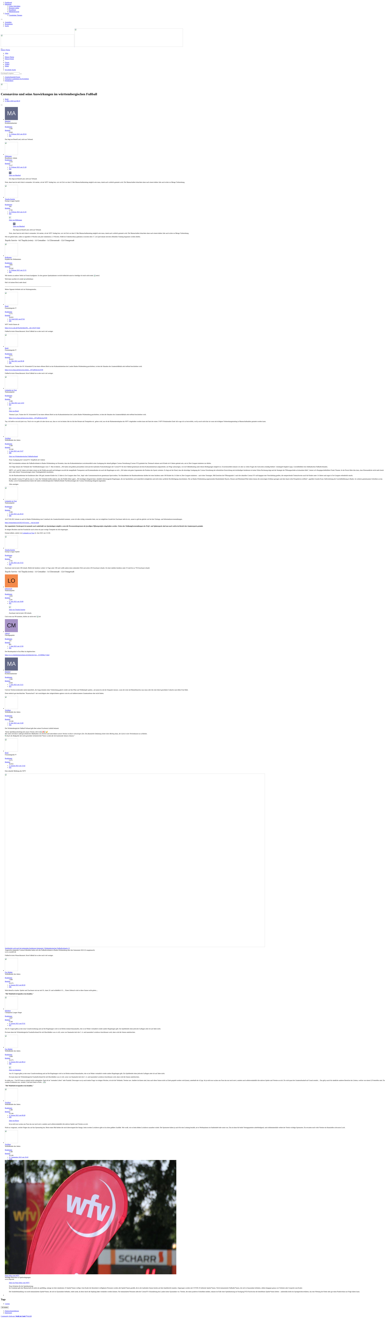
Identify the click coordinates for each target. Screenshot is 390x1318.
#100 (10, 1159)
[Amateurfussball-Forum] (92, 46)
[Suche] (1, 48)
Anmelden (8, 22)
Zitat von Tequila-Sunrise (17, 609)
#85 (10, 321)
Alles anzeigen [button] (13, 484)
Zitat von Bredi (14, 411)
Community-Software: (16, 1316)
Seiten (7, 66)
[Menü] (1, 19)
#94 (10, 725)
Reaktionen (8, 127)
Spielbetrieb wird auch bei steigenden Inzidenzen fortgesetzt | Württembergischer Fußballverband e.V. (37, 948)
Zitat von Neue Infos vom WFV (19, 1283)
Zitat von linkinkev (15, 1070)
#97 (10, 1025)
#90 (10, 564)
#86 (10, 363)
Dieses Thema (9, 57)
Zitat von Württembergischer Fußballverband (23, 456)
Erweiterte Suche (10, 70)
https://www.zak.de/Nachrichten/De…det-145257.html (22, 328)
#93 (10, 686)
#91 (10, 603)
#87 (10, 405)
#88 (10, 453)
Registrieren (9, 24)
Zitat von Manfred (15, 175)
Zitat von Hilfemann (15, 220)
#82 (10, 169)
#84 (10, 272)
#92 (10, 648)
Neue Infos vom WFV (12, 1275)
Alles (6, 53)
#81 (10, 136)
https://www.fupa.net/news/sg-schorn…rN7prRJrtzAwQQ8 (24, 370)
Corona (7, 1304)
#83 (10, 214)
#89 (10, 516)
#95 (10, 767)
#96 (10, 987)
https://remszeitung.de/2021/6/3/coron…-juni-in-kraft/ (22, 523)
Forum (7, 62)
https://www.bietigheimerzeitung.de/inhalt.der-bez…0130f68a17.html (27, 655)
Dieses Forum (9, 59)
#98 (10, 1064)
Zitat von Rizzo (14, 1120)
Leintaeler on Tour (28, 533)
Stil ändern (5, 1307)
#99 (10, 1117)
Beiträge (7, 130)
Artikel (7, 64)
